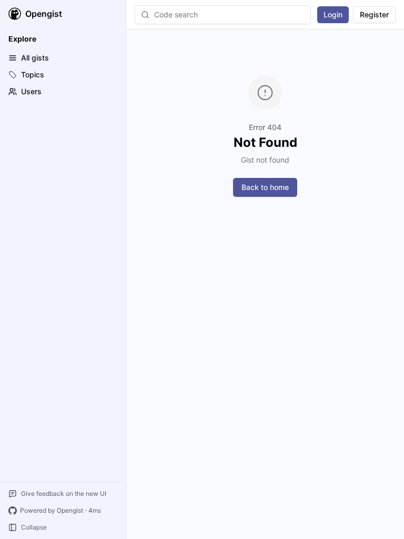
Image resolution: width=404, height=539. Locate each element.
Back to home (265, 187)
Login (333, 14)
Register (374, 14)
